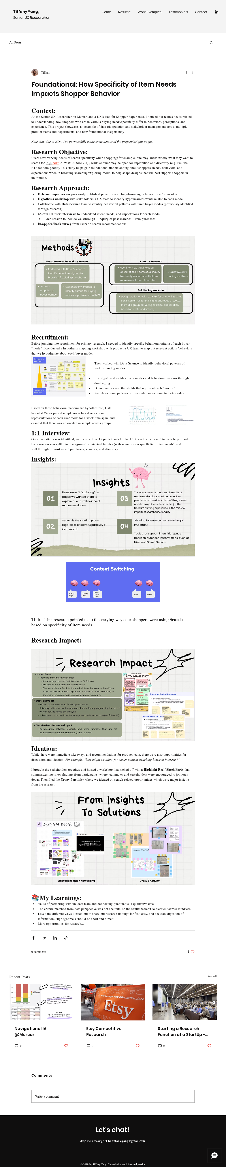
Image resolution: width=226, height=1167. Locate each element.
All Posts (15, 42)
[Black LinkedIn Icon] (217, 12)
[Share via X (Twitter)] (44, 938)
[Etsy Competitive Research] (113, 1002)
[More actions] (192, 72)
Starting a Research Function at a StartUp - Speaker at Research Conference (181, 1031)
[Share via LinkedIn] (55, 938)
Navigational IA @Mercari (31, 1031)
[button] (211, 42)
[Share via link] (66, 938)
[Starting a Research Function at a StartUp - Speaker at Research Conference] (185, 1002)
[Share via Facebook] (33, 938)
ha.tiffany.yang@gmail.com (126, 1140)
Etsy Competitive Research (104, 1031)
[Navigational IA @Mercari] (41, 1002)
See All (212, 976)
